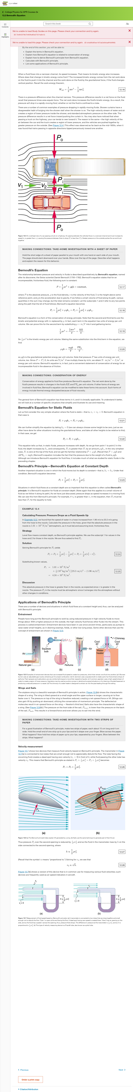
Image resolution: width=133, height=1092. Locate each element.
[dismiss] (129, 30)
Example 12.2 (31, 519)
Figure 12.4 (58, 125)
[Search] (90, 24)
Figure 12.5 (58, 630)
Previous (24, 1070)
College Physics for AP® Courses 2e (21, 12)
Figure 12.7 (23, 751)
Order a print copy (30, 1079)
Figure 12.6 (92, 692)
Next (121, 1069)
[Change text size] (127, 24)
